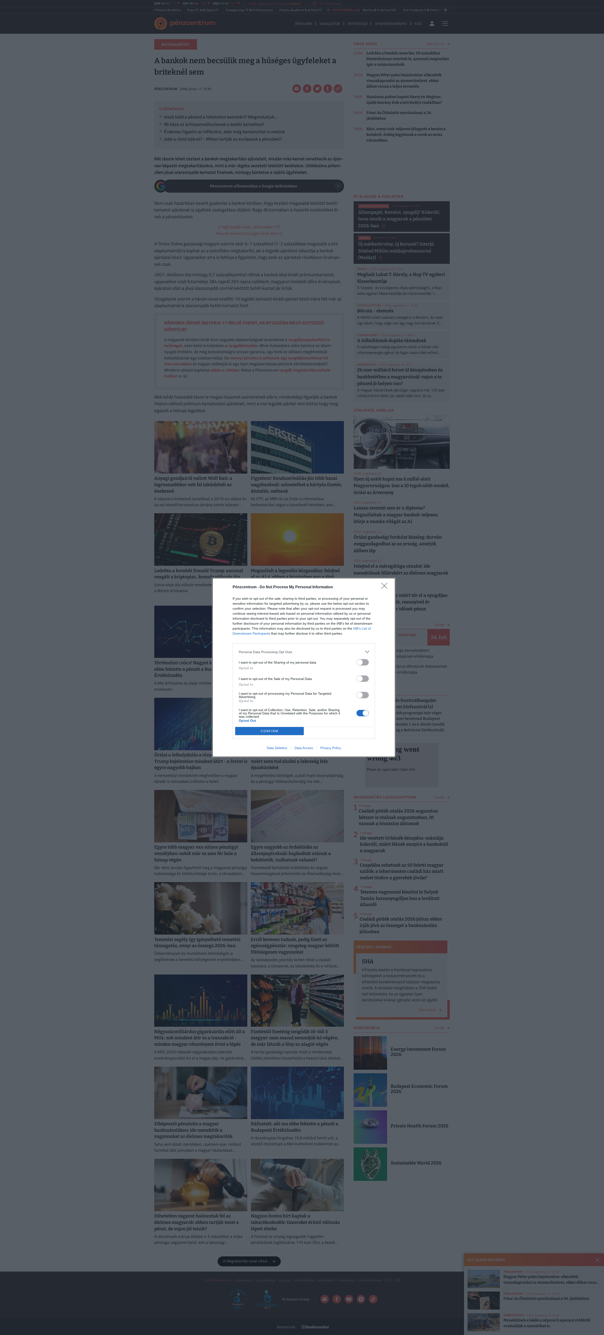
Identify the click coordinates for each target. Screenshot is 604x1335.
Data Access (304, 748)
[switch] (362, 662)
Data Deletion (277, 748)
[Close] (385, 587)
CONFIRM (269, 731)
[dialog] (303, 667)
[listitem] (304, 651)
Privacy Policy (330, 748)
